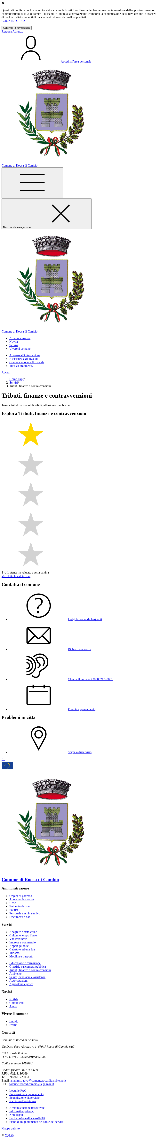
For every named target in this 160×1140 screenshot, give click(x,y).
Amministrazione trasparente (26, 1107)
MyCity (9, 1135)
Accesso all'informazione (24, 355)
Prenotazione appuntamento (26, 1094)
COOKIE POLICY (14, 20)
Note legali (16, 1114)
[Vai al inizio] (3, 759)
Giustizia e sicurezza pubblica (27, 966)
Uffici (13, 902)
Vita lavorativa (18, 939)
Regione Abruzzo (12, 31)
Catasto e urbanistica (22, 949)
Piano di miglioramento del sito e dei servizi (36, 1121)
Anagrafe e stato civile (23, 932)
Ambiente (15, 973)
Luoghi (13, 1021)
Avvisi (13, 1006)
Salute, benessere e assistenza (27, 977)
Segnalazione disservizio (24, 1097)
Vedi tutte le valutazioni (16, 576)
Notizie (13, 999)
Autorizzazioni (18, 980)
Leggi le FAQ (18, 1090)
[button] (19, 338)
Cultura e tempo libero (23, 935)
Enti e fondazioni (19, 906)
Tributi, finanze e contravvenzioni (30, 970)
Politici (13, 909)
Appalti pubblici (19, 946)
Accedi (6, 372)
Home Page (16, 379)
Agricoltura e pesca (21, 984)
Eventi (13, 1024)
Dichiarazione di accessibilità (27, 1118)
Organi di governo (20, 895)
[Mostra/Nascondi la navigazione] (32, 182)
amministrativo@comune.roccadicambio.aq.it (38, 1080)
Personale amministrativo (24, 913)
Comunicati (16, 1002)
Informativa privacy (21, 1111)
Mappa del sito (11, 1128)
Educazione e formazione (25, 963)
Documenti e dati (19, 917)
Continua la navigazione (16, 27)
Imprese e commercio (22, 942)
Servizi (13, 382)
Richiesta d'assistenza (22, 1101)
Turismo (14, 953)
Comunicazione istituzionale (26, 362)
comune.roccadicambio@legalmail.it (31, 1084)
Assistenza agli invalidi (23, 358)
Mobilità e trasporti (21, 956)
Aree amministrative (21, 899)
